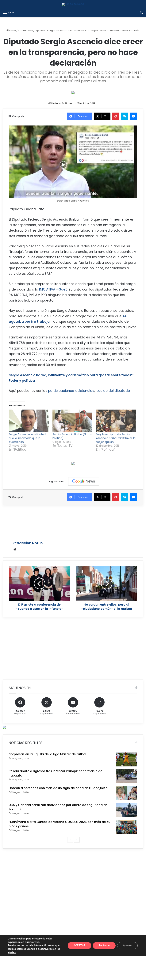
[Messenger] (133, 116)
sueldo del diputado (114, 390)
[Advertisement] (73, 519)
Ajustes (127, 945)
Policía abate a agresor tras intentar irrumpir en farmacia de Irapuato (55, 773)
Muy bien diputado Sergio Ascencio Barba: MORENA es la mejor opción (116, 438)
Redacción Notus (61, 103)
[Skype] (124, 116)
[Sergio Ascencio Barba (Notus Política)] (72, 421)
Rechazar (104, 945)
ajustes (12, 952)
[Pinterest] (115, 116)
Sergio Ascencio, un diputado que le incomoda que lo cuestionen (28, 438)
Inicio (12, 30)
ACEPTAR (79, 945)
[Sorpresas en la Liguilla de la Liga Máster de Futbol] (126, 759)
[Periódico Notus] (73, 4)
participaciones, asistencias (71, 390)
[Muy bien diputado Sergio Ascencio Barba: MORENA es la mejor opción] (116, 421)
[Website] (15, 549)
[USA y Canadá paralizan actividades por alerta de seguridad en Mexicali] (126, 810)
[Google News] (83, 481)
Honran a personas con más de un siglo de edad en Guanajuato (58, 788)
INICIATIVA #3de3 (53, 289)
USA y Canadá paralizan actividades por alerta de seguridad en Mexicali (58, 807)
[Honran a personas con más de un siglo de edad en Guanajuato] (126, 793)
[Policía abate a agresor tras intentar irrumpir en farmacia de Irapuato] (126, 776)
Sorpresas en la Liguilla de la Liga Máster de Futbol (47, 754)
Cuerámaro (25, 30)
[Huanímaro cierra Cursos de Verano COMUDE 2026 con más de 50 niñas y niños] (126, 827)
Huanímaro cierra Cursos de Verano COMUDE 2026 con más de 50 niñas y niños (59, 824)
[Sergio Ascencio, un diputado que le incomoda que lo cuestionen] (29, 421)
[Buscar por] (141, 12)
